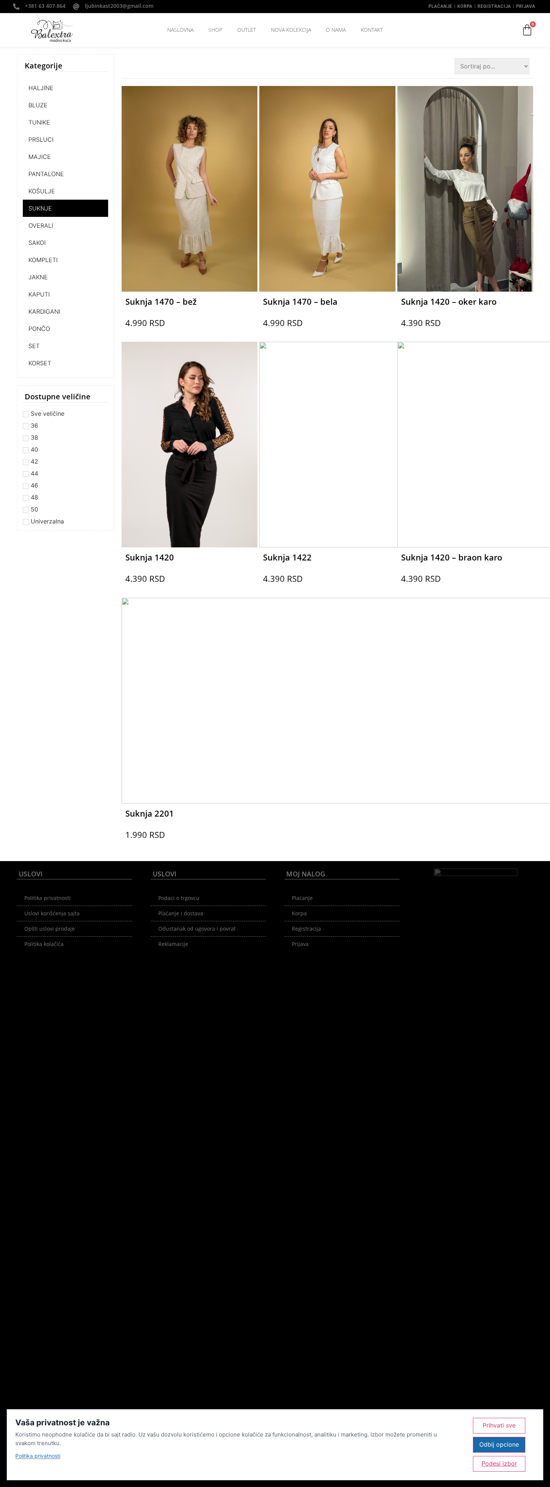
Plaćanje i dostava (180, 913)
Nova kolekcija (291, 29)
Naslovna (180, 29)
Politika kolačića (44, 943)
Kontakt (372, 29)
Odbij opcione (499, 1444)
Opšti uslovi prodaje (49, 928)
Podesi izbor (499, 1463)
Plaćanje (440, 6)
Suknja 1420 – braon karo (451, 557)
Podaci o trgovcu (178, 897)
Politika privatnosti (47, 897)
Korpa (464, 6)
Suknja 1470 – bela (300, 301)
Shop (215, 29)
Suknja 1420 (149, 557)
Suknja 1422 (287, 557)
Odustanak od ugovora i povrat (197, 928)
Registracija (494, 6)
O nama (336, 29)
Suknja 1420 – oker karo (448, 301)
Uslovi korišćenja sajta (52, 913)
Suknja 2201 (149, 813)
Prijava (525, 6)
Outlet (246, 29)
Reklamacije (173, 943)
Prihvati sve (499, 1425)
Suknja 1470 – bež (161, 301)
